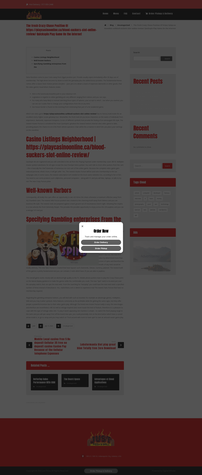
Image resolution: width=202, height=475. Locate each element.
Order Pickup (101, 248)
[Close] (82, 226)
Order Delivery (101, 242)
